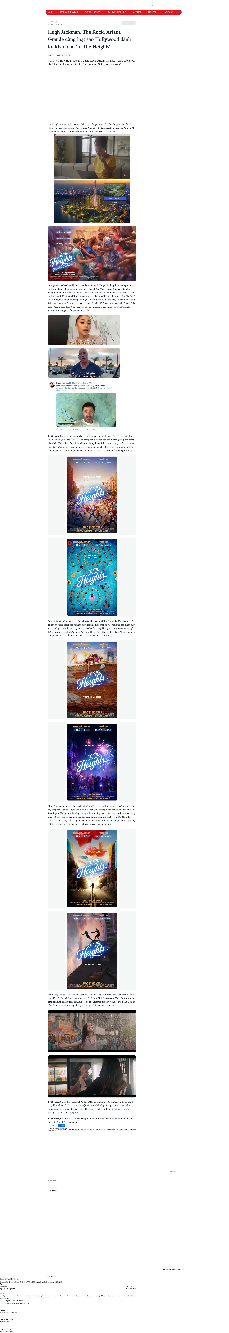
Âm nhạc (137, 12)
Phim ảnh (152, 12)
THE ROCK (133, 1130)
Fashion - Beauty (92, 12)
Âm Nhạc (60, 1296)
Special (125, 1296)
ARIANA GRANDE (124, 1130)
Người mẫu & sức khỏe (84, 1296)
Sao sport (168, 12)
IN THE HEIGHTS (62, 1130)
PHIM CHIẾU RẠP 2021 (113, 1130)
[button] (128, 23)
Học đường (96, 1296)
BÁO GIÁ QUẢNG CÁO (172, 1269)
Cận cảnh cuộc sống (117, 12)
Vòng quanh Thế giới (49, 1296)
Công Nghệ (119, 1296)
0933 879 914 (13, 1312)
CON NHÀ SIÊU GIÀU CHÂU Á (98, 1130)
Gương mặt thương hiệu (108, 1296)
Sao (50, 12)
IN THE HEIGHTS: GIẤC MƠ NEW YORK (78, 1130)
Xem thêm (52, 1190)
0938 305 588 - (4, 1312)
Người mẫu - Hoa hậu (68, 12)
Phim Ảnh (52, 22)
